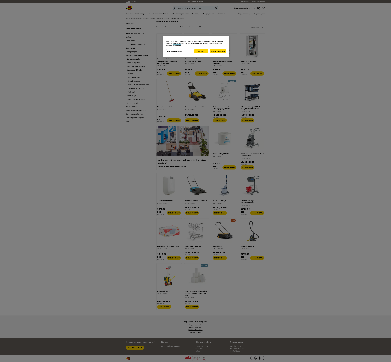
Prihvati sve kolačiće (218, 51)
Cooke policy (177, 46)
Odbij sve (201, 51)
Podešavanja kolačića (174, 51)
